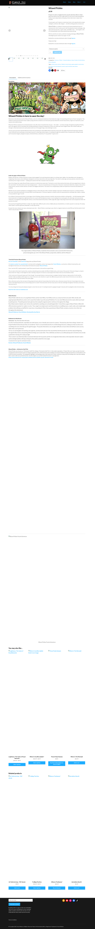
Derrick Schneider (13, 261)
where (76, 66)
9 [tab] (33, 56)
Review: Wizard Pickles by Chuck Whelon (20, 343)
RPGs (50, 62)
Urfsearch (53, 62)
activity (52, 64)
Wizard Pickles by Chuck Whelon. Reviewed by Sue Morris (24, 312)
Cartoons (56, 60)
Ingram (73, 38)
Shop (74, 2)
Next (45, 59)
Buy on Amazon (57, 888)
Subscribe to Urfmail (14, 904)
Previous (8, 59)
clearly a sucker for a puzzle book (19, 264)
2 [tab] (18, 56)
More (79, 2)
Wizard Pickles (43, 265)
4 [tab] (23, 56)
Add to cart (57, 52)
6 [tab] (27, 56)
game (73, 64)
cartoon (59, 64)
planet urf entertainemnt (56, 66)
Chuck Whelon (57, 264)
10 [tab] (35, 56)
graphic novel (78, 64)
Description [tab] (12, 77)
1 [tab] (16, 56)
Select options (17, 764)
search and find (68, 66)
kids (49, 66)
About (64, 2)
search (63, 66)
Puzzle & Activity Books (79, 60)
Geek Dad (23, 261)
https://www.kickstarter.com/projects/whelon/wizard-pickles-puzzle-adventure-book (31, 357)
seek (73, 66)
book (56, 64)
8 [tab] (31, 56)
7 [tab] (29, 56)
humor (82, 64)
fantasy (70, 64)
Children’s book (64, 64)
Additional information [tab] (24, 77)
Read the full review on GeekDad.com (18, 289)
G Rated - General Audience (65, 60)
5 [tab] (25, 56)
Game (72, 60)
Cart (84, 2)
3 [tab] (20, 56)
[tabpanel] (27, 19)
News (69, 2)
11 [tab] (37, 56)
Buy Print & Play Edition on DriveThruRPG (56, 763)
